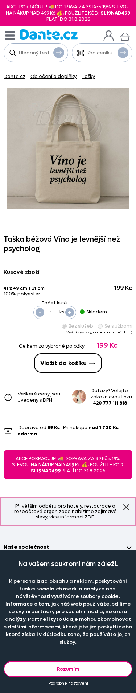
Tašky (88, 76)
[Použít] (123, 52)
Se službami (118, 326)
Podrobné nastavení (68, 683)
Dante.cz (14, 76)
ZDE (89, 517)
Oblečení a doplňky (53, 76)
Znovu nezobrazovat (126, 507)
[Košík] (125, 36)
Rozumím (68, 669)
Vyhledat (58, 52)
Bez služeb (81, 326)
